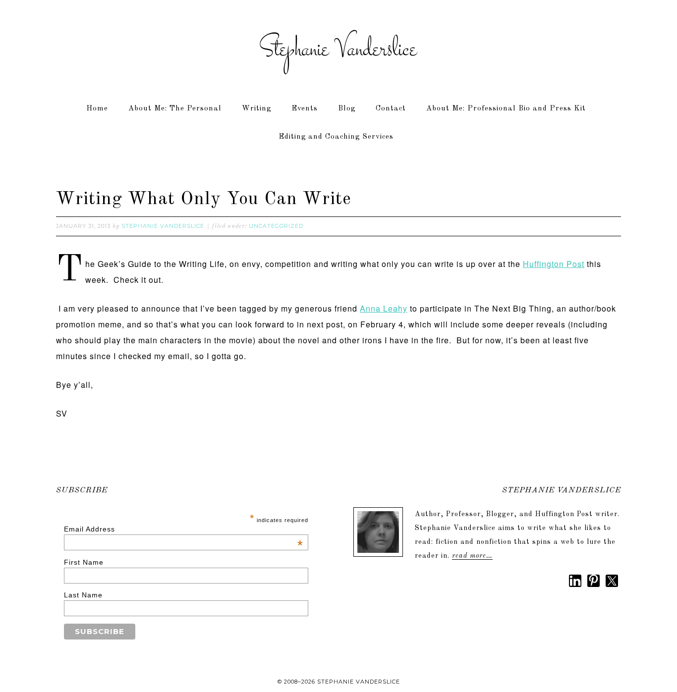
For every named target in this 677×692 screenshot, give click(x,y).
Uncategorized (276, 225)
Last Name (83, 595)
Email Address (184, 529)
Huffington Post (553, 263)
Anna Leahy (383, 308)
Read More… (472, 555)
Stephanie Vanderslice (338, 49)
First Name (84, 562)
